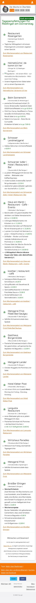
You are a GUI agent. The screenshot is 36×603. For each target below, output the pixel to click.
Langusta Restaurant (14, 409)
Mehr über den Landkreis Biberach (14, 570)
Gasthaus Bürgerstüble (15, 336)
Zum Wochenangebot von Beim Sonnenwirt (15, 129)
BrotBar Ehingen (17, 483)
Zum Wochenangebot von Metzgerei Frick (17, 475)
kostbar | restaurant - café (19, 272)
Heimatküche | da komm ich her (17, 64)
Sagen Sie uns (7, 546)
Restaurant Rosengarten (15, 34)
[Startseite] (9, 2)
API (10, 584)
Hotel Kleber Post (17, 383)
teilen (23, 579)
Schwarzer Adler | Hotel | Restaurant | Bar (18, 165)
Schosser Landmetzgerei (16, 139)
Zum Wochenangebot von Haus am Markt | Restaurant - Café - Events (16, 262)
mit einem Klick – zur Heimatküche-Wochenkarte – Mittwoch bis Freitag (18, 76)
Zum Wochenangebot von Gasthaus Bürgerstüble (17, 353)
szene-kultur (18, 586)
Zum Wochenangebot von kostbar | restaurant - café (16, 302)
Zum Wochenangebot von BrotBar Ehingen (16, 528)
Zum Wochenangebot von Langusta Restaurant (17, 431)
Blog (32, 584)
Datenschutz (30, 589)
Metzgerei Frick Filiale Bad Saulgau (18, 312)
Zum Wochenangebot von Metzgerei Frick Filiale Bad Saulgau (17, 326)
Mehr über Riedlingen (14, 566)
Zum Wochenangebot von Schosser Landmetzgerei (17, 153)
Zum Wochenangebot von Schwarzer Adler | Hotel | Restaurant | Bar (17, 193)
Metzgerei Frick (16, 462)
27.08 (12, 10)
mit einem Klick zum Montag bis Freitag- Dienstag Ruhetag (17, 392)
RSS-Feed (4, 584)
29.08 (22, 10)
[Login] (26, 2)
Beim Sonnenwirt (17, 97)
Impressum (30, 586)
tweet (14, 579)
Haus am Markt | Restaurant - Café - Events (18, 205)
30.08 (28, 10)
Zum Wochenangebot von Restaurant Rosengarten (17, 54)
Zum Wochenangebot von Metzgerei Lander (17, 375)
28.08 (17, 10)
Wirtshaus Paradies (18, 440)
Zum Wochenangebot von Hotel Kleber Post (15, 399)
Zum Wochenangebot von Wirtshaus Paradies (17, 453)
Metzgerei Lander (17, 362)
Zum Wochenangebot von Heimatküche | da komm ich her (15, 89)
